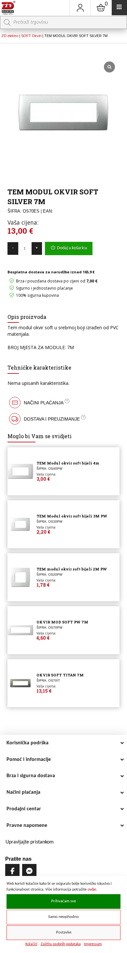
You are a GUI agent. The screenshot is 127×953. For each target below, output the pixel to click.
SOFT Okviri (31, 36)
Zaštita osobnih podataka (61, 944)
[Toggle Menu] (119, 7)
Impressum (93, 944)
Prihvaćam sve (63, 901)
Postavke (63, 932)
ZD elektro (10, 36)
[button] (63, 402)
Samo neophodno (63, 917)
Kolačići (31, 944)
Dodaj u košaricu (72, 248)
